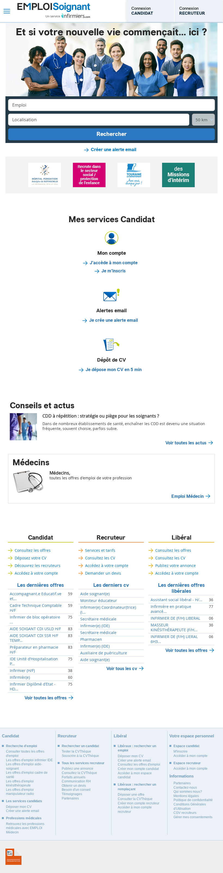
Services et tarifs (100, 550)
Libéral (181, 537)
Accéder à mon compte (190, 756)
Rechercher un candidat (80, 746)
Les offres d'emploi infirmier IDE (29, 760)
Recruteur (111, 537)
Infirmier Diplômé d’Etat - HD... (32, 687)
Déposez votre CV (30, 557)
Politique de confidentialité (193, 800)
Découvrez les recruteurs (37, 565)
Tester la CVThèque (76, 751)
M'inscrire (181, 751)
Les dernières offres (40, 585)
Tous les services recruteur (83, 763)
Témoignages (72, 794)
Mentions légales (186, 796)
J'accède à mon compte (114, 263)
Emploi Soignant (53, 11)
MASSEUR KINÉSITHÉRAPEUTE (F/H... (174, 627)
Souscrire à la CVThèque (80, 756)
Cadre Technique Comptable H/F (36, 608)
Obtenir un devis (74, 786)
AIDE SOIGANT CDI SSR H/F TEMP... (34, 638)
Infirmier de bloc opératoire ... (35, 620)
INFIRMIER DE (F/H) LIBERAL (175, 618)
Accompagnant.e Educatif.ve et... (35, 596)
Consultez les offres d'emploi (139, 764)
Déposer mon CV (19, 807)
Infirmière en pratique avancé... (171, 609)
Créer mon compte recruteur (138, 803)
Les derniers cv (111, 585)
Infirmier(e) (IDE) (95, 625)
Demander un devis (103, 573)
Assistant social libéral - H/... (176, 599)
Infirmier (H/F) (22, 670)
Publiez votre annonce (175, 565)
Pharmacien (91, 639)
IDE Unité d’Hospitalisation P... (34, 661)
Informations (181, 776)
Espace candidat (186, 746)
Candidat (40, 537)
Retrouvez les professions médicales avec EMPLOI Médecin (25, 828)
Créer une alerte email (113, 149)
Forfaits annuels (73, 777)
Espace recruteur (187, 763)
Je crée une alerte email (113, 320)
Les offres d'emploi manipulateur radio (20, 792)
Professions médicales (24, 818)
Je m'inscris (113, 271)
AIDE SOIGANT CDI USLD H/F (35, 628)
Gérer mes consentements (193, 817)
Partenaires (70, 798)
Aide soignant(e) (95, 593)
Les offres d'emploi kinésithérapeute (20, 783)
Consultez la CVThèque (79, 773)
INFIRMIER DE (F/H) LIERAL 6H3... (174, 639)
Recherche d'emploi (21, 746)
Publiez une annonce (77, 768)
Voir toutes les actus (185, 443)
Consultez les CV (100, 557)
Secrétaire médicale (98, 619)
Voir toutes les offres (45, 698)
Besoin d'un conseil (76, 790)
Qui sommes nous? (188, 792)
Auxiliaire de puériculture (103, 653)
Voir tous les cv (121, 668)
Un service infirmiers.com (68, 16)
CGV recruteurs (185, 813)
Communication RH (76, 781)
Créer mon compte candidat (138, 769)
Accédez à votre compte (36, 573)
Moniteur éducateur (98, 600)
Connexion (142, 10)
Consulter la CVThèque (135, 799)
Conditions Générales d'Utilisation (190, 806)
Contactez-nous (185, 787)
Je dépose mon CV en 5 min (114, 369)
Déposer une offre (131, 794)
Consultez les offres (33, 550)
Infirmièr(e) (20, 677)
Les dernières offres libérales (181, 588)
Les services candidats (24, 801)
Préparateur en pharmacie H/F (34, 650)
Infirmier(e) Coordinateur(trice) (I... (108, 610)
